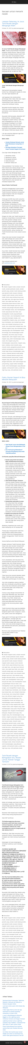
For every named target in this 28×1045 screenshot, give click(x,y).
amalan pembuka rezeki (12, 289)
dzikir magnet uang (15, 706)
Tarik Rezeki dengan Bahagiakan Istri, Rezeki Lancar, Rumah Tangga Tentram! (11, 759)
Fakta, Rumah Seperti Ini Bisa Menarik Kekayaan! (13, 378)
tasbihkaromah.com (9, 263)
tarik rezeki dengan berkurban (10, 737)
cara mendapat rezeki (8, 309)
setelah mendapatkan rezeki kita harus (12, 349)
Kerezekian (7, 284)
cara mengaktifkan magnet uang (15, 688)
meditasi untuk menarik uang (13, 345)
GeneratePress (18, 1043)
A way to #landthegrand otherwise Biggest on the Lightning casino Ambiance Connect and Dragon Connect (14, 1017)
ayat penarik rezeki (7, 293)
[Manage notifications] (25, 1042)
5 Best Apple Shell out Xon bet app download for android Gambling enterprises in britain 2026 (12, 1011)
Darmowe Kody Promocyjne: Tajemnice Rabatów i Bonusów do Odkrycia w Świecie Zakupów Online (13, 1002)
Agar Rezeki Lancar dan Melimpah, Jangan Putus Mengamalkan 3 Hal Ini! (15, 446)
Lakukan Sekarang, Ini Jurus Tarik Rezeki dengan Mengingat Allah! (13, 24)
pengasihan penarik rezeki (18, 347)
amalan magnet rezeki (10, 287)
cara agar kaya (6, 299)
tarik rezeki (13, 359)
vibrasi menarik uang (17, 742)
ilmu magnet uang (11, 341)
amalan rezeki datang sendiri (18, 291)
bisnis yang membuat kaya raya (14, 297)
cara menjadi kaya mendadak (10, 690)
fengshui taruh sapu (13, 713)
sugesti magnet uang (12, 735)
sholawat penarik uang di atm (14, 355)
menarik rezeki (6, 347)
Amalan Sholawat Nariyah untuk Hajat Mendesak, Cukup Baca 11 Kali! (15, 144)
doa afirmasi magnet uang (12, 696)
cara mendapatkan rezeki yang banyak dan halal (12, 936)
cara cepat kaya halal (11, 301)
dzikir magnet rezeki (15, 336)
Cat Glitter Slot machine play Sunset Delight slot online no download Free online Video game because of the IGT (13, 1033)
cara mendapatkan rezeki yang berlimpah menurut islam (12, 314)
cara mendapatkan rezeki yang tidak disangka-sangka (13, 686)
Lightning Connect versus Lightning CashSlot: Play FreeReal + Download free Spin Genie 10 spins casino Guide (14, 1022)
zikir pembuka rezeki (16, 370)
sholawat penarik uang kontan (10, 357)
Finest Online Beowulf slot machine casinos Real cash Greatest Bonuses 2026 (13, 1028)
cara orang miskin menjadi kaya (14, 326)
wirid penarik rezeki (12, 368)
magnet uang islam (11, 717)
